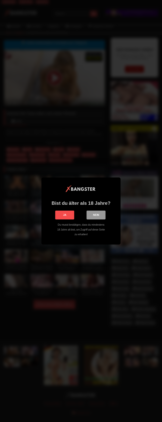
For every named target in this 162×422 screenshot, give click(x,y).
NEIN (96, 215)
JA (64, 215)
